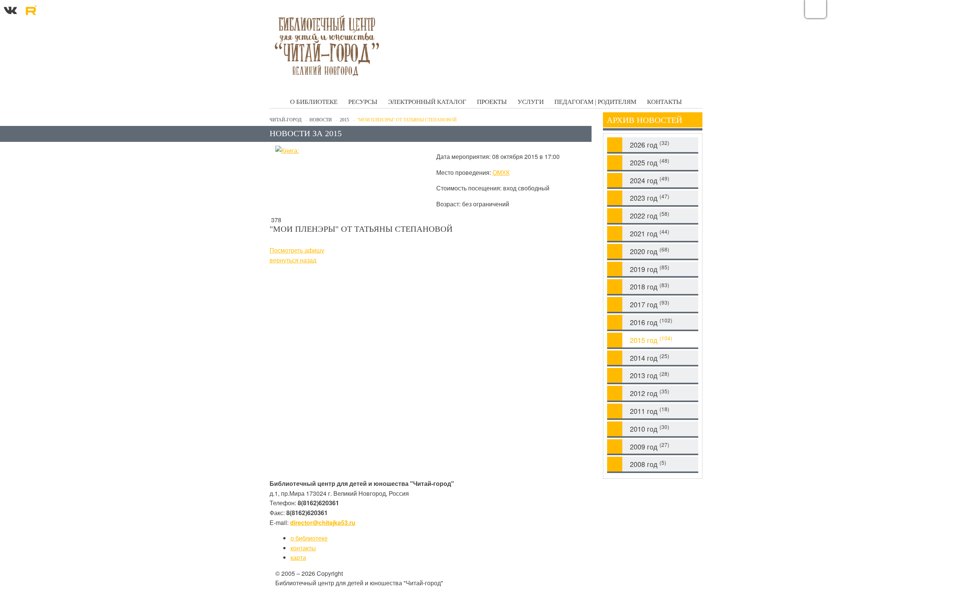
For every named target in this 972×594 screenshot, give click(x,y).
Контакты (664, 101)
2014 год (649, 357)
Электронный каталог (427, 101)
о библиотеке (309, 538)
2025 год (649, 162)
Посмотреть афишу (297, 250)
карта (298, 557)
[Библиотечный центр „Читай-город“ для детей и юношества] (326, 45)
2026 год (649, 144)
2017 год (649, 304)
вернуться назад (293, 260)
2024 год (649, 180)
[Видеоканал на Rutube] (31, 9)
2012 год (649, 393)
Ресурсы (362, 101)
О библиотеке (314, 101)
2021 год (649, 233)
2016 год (651, 322)
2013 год (649, 375)
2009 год (649, 446)
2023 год (649, 198)
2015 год (651, 340)
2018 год (649, 286)
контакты (303, 548)
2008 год (648, 464)
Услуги (531, 101)
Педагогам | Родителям (595, 101)
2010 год (649, 428)
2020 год (649, 251)
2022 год (649, 215)
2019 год (649, 269)
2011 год (649, 410)
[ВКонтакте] (10, 9)
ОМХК (501, 172)
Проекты (492, 101)
